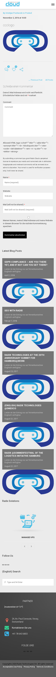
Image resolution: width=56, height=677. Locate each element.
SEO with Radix (13, 310)
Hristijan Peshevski (14, 13)
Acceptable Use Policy (12, 667)
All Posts (49, 80)
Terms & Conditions (44, 667)
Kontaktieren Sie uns (21, 628)
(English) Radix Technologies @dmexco (22, 407)
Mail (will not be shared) (14, 204)
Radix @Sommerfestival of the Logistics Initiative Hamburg (23, 454)
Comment (7, 102)
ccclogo (8, 25)
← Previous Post (35, 80)
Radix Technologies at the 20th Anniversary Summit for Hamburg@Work (24, 358)
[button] (53, 4)
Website (6, 191)
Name (6, 177)
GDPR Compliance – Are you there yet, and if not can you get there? (25, 263)
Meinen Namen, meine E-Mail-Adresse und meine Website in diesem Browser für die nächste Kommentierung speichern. (28, 223)
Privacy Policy (29, 667)
